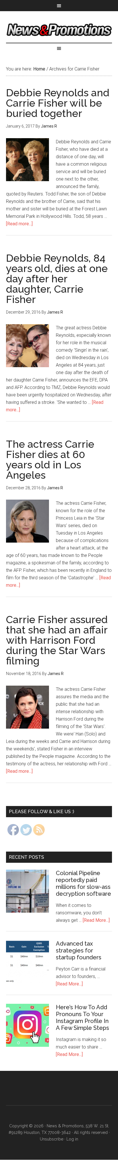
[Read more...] (19, 223)
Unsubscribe (51, 1139)
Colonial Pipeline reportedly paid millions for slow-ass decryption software (83, 883)
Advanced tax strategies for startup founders (78, 950)
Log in (72, 1139)
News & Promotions (59, 30)
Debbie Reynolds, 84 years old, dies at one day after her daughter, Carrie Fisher (57, 278)
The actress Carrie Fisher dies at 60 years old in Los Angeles (50, 459)
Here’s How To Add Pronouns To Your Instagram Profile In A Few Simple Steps (82, 1017)
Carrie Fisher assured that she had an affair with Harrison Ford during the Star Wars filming (57, 640)
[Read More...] (96, 920)
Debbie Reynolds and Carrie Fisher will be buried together (57, 103)
